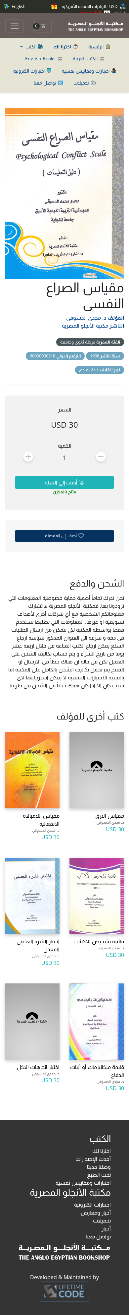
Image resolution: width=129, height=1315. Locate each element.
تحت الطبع (99, 1174)
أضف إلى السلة (62, 482)
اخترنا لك (101, 1151)
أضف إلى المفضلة (61, 535)
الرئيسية (96, 46)
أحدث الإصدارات (93, 1158)
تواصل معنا (46, 83)
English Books (41, 58)
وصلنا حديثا (99, 1166)
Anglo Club (91, 13)
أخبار (106, 1228)
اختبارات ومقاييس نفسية (86, 71)
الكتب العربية (86, 58)
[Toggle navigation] (14, 25)
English (18, 6)
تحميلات (81, 83)
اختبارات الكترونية (29, 71)
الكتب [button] (31, 46)
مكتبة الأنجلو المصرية (85, 325)
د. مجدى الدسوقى (86, 317)
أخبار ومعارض (96, 1212)
